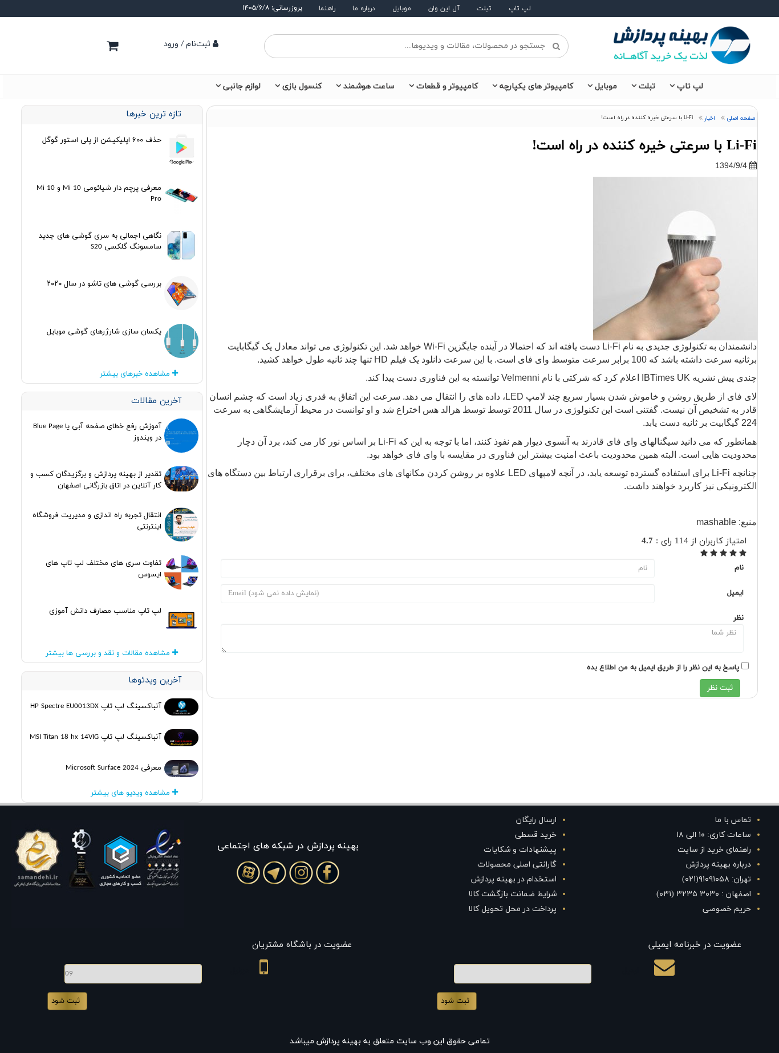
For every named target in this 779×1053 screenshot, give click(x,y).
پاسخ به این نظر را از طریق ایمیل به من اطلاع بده (663, 667)
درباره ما (363, 8)
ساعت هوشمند (369, 86)
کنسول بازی (302, 86)
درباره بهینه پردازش (718, 864)
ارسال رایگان (536, 820)
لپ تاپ (520, 8)
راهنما (327, 8)
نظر (738, 618)
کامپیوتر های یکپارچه (536, 86)
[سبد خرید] (112, 45)
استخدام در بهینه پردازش (514, 879)
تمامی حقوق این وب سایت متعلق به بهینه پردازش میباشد (390, 1041)
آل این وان (444, 8)
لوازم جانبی (242, 86)
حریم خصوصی (727, 909)
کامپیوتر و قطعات (447, 86)
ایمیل (735, 593)
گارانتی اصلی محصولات (517, 864)
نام (739, 568)
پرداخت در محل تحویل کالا (512, 909)
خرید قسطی (536, 835)
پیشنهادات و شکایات (520, 849)
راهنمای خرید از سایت (714, 849)
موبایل (401, 8)
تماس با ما (733, 820)
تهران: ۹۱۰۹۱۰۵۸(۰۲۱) (716, 879)
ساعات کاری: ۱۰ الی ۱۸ (713, 835)
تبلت (484, 8)
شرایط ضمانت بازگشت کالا (512, 894)
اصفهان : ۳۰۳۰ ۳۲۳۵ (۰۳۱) (703, 894)
